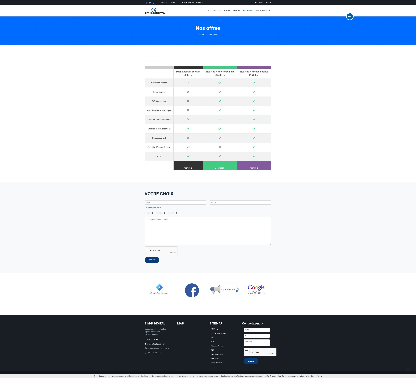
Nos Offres (247, 11)
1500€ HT (161, 213)
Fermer (319, 376)
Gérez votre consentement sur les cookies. (298, 376)
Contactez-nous (262, 11)
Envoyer (152, 260)
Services (217, 11)
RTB (212, 350)
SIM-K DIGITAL (264, 2)
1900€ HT (173, 213)
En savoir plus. (275, 376)
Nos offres (215, 359)
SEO (212, 337)
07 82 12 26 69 (168, 2)
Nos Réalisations (232, 11)
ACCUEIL (214, 329)
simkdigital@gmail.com (155, 344)
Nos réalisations (217, 354)
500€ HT (149, 213)
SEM (212, 342)
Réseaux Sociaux (217, 346)
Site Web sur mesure (218, 333)
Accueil (207, 11)
